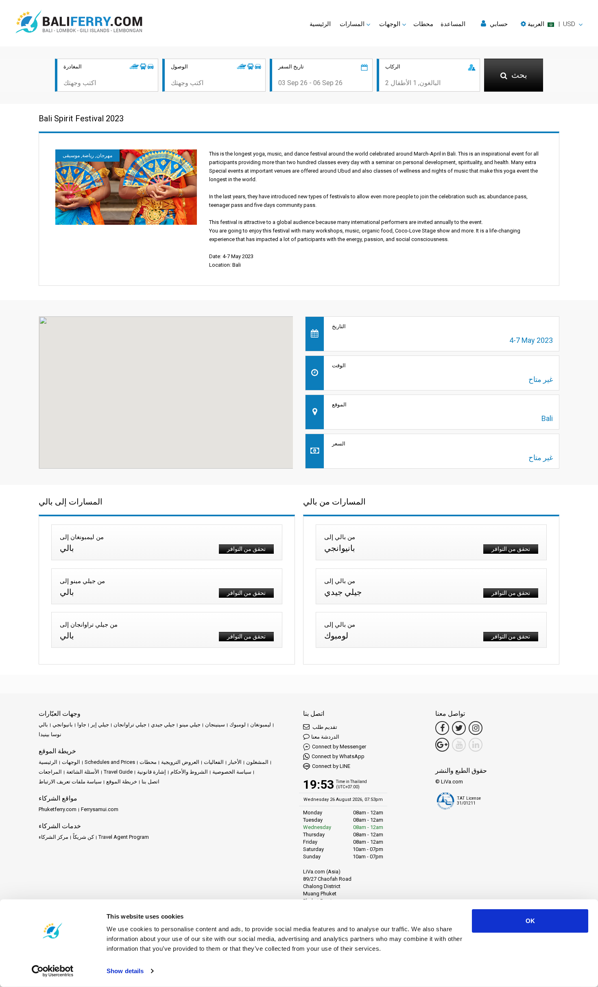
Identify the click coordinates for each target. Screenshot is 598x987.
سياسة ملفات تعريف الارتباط (70, 782)
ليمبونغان (260, 725)
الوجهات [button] (389, 24)
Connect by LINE (331, 766)
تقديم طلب (324, 727)
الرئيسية (320, 24)
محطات (423, 24)
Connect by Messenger (339, 747)
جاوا (81, 725)
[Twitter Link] (459, 728)
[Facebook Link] (442, 728)
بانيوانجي (62, 725)
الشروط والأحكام (189, 772)
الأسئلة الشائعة (82, 772)
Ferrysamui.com (99, 809)
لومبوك (237, 725)
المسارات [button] (352, 24)
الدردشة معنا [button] (325, 737)
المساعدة (453, 24)
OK (530, 920)
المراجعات (50, 772)
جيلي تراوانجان (129, 725)
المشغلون (257, 762)
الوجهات (71, 762)
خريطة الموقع (121, 782)
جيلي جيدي (163, 725)
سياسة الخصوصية (231, 772)
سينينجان (215, 725)
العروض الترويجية (180, 762)
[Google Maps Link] (442, 745)
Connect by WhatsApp (338, 756)
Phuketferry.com (57, 809)
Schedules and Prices (110, 762)
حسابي (498, 24)
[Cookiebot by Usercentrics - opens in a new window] (52, 971)
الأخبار (235, 762)
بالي (43, 725)
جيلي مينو (190, 725)
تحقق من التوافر (246, 549)
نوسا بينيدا (50, 734)
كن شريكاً (83, 837)
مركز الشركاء (53, 837)
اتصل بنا (150, 782)
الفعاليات (214, 762)
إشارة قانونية (151, 772)
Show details (125, 970)
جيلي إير (100, 725)
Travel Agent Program (123, 837)
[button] (552, 24)
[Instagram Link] (475, 728)
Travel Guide (118, 772)
